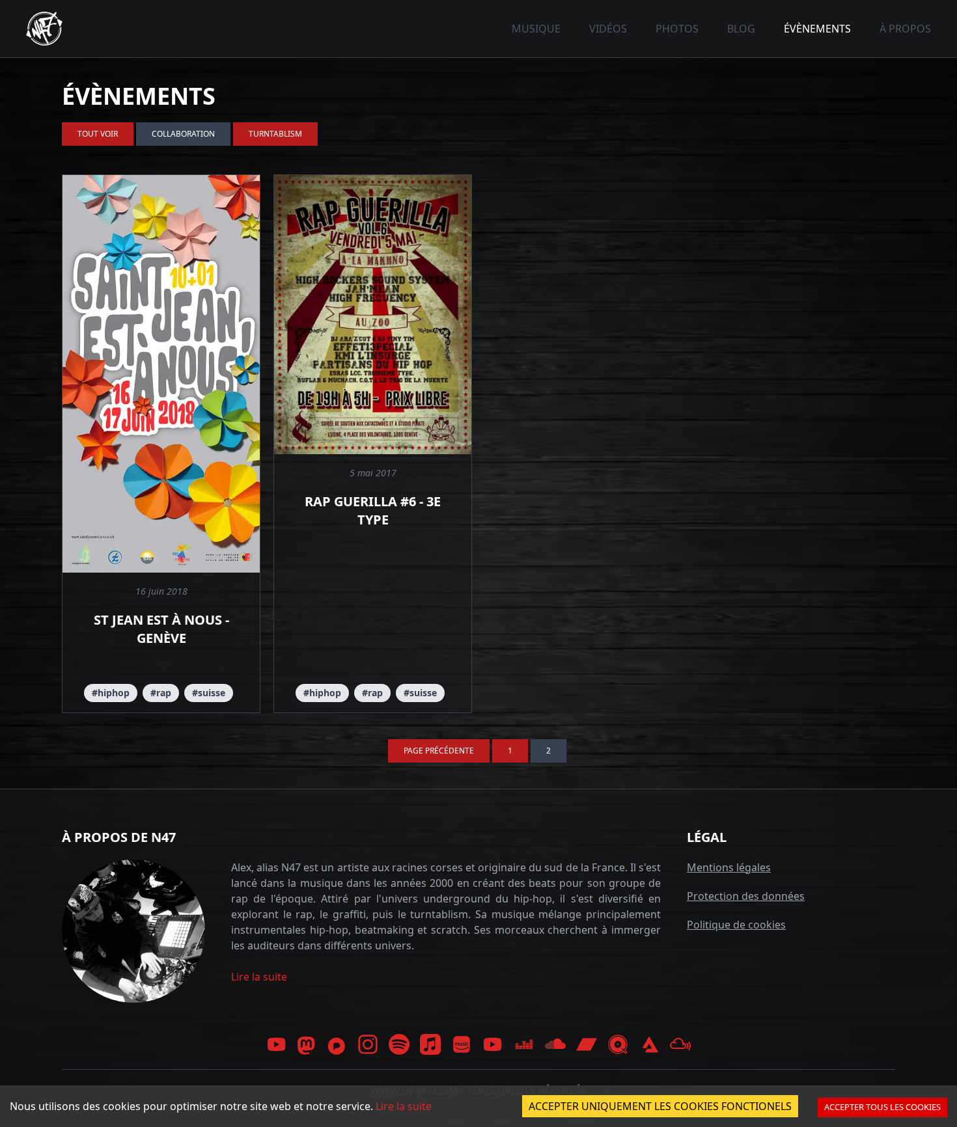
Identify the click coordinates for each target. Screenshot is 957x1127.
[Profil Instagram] (367, 1044)
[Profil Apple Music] (430, 1044)
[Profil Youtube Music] (492, 1044)
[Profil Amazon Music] (461, 1044)
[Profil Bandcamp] (586, 1044)
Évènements (817, 28)
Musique (536, 28)
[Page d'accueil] (44, 28)
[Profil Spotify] (399, 1044)
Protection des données (746, 896)
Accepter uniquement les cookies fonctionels (660, 1106)
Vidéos (608, 28)
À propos (905, 28)
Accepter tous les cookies (882, 1107)
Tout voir (97, 133)
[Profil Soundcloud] (555, 1044)
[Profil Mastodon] (307, 1046)
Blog (741, 28)
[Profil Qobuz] (617, 1044)
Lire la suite (259, 977)
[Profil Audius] (649, 1044)
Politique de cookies (736, 924)
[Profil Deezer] (524, 1044)
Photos (677, 28)
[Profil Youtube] (276, 1044)
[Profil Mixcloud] (680, 1044)
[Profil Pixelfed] (336, 1044)
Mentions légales (729, 867)
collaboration (183, 133)
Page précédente (439, 750)
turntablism (275, 133)
